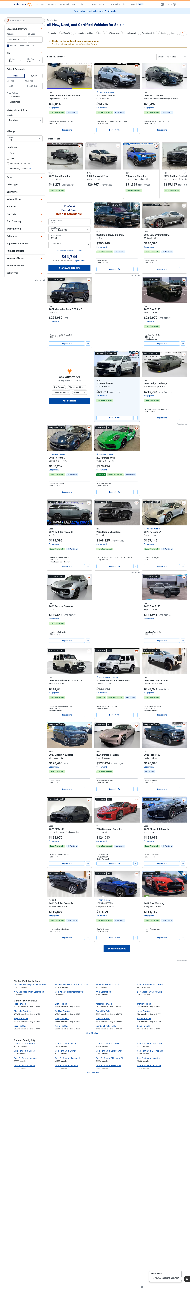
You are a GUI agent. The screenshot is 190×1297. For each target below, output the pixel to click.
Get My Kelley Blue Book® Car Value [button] (69, 251)
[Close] (178, 1273)
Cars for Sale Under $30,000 (150, 984)
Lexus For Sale (62, 1004)
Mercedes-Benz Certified (108, 677)
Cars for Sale (52, 20)
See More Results (117, 948)
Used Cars (40, 4)
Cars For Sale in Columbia (149, 1065)
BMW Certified (104, 900)
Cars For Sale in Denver (65, 1043)
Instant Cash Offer (99, 4)
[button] (162, 4)
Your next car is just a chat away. (95, 11)
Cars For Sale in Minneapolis (68, 1058)
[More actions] (88, 130)
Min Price (10, 81)
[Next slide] (183, 171)
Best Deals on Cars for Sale (149, 992)
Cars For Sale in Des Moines (150, 1051)
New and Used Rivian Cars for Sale (29, 992)
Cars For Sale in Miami (24, 1043)
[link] (72, 112)
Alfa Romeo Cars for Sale (107, 984)
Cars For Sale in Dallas (24, 1051)
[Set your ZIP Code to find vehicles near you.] (124, 25)
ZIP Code (31, 34)
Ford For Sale (20, 1004)
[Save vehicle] (89, 66)
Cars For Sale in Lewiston (148, 1058)
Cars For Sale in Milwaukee (108, 1065)
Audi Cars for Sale (104, 992)
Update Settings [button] (80, 261)
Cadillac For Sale (62, 1011)
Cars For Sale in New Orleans (150, 1043)
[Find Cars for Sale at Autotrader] (23, 4)
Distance (10, 34)
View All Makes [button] (93, 1033)
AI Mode (136, 4)
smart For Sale (143, 1011)
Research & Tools (117, 4)
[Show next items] (182, 33)
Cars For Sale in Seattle (65, 1051)
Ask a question (69, 401)
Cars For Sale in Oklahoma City (110, 1058)
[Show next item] (135, 364)
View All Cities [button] (93, 1072)
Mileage (11, 137)
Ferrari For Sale (103, 1011)
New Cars (52, 4)
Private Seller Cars (67, 4)
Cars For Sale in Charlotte (66, 1065)
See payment (54, 108)
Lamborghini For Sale (106, 1026)
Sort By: (161, 57)
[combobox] (24, 20)
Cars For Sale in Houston (25, 1058)
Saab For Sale (143, 1026)
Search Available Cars (69, 268)
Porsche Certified (58, 455)
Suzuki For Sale (144, 1018)
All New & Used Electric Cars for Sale (71, 984)
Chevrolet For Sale (22, 1011)
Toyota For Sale (21, 1018)
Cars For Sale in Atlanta (24, 1065)
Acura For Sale (61, 1026)
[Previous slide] (50, 171)
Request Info (67, 130)
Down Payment (56, 236)
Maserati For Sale (104, 1004)
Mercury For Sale (145, 1004)
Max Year (30, 59)
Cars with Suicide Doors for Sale (69, 992)
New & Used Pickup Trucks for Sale (30, 984)
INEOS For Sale (103, 1018)
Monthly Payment (57, 220)
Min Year (12, 59)
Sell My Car (83, 4)
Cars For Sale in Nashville (107, 1043)
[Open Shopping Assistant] (187, 1279)
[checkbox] (13, 97)
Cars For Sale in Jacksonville (109, 1051)
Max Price (29, 81)
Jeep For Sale (20, 1026)
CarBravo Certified (106, 92)
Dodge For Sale (62, 1018)
